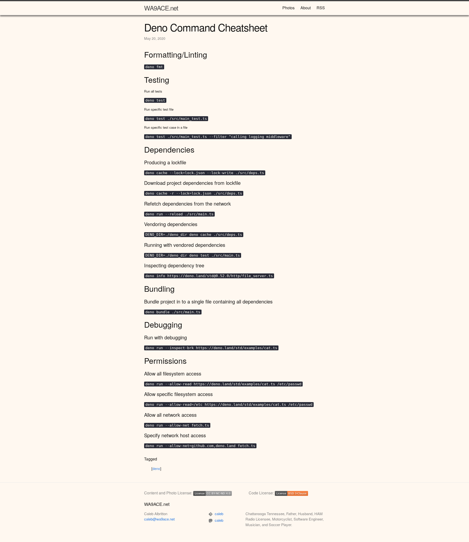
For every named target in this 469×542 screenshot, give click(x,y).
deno (156, 468)
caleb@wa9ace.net (159, 518)
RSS (321, 7)
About (305, 7)
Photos (288, 7)
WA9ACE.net (161, 7)
